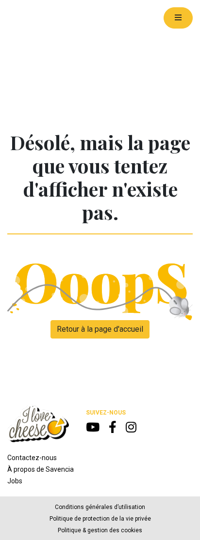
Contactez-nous (32, 458)
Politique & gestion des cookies (100, 530)
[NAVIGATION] (178, 18)
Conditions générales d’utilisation (100, 507)
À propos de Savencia (40, 469)
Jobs (14, 481)
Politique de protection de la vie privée (100, 518)
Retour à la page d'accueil (100, 329)
